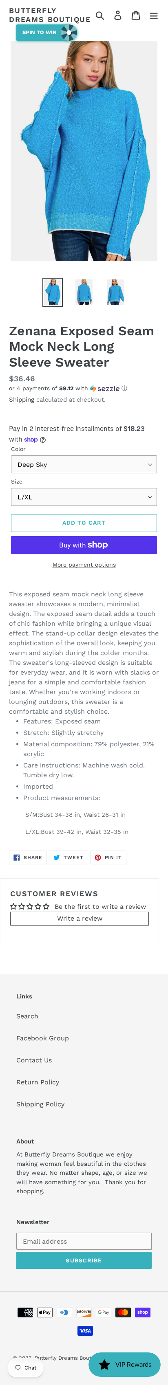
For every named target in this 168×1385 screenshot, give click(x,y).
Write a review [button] (79, 918)
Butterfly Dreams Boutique (50, 15)
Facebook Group (42, 1038)
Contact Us (34, 1060)
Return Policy (37, 1082)
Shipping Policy (40, 1104)
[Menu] (154, 15)
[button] (84, 388)
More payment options (84, 564)
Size (16, 481)
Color (18, 449)
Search (27, 1016)
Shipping (21, 399)
